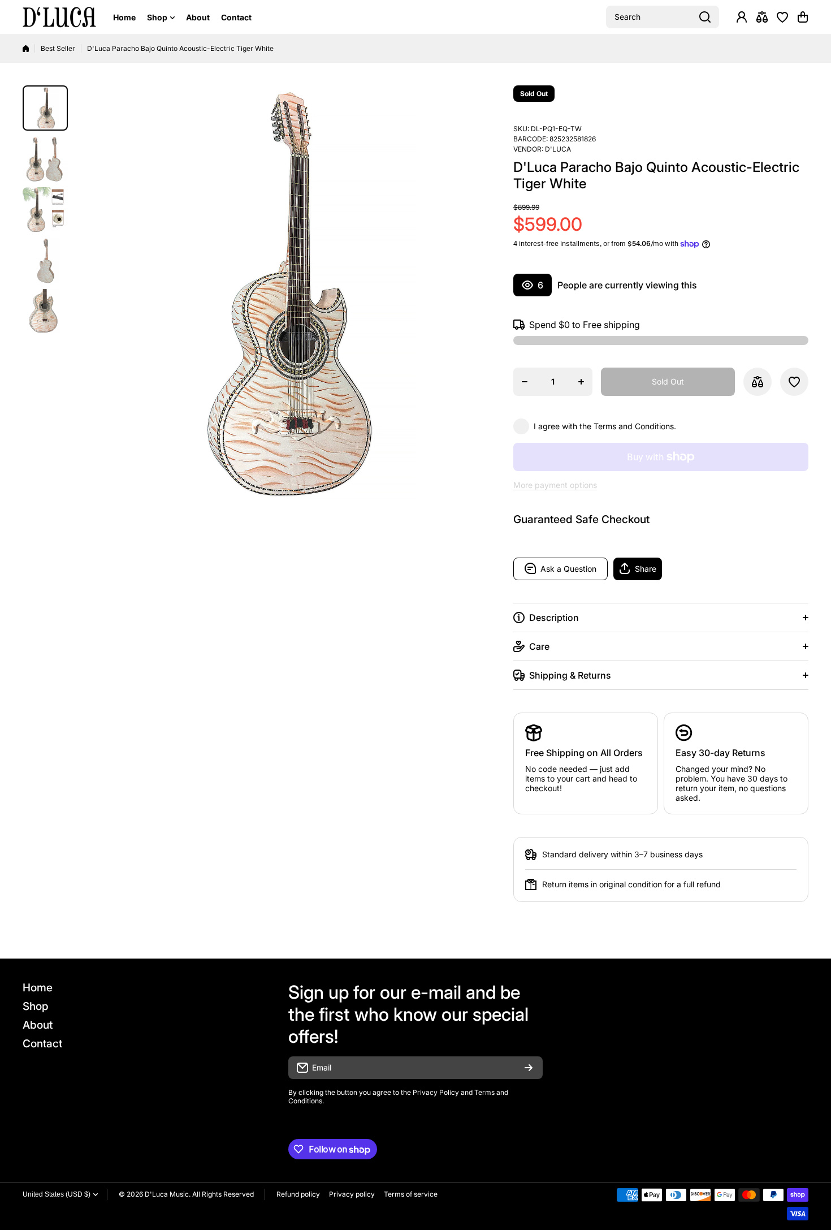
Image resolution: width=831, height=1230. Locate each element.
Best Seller (58, 48)
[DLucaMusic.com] (59, 17)
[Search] (705, 17)
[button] (802, 17)
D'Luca (558, 149)
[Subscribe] (528, 1067)
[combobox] (662, 17)
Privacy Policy (436, 1092)
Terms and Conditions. (635, 426)
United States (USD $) (56, 1194)
